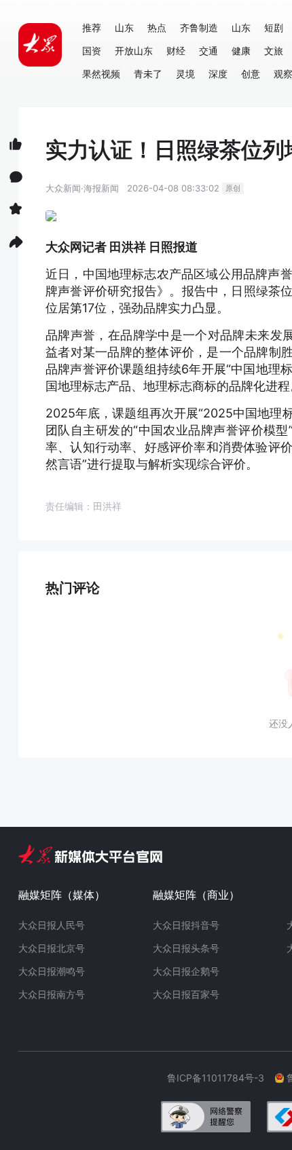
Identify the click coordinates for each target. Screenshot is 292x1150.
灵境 (185, 73)
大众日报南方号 (51, 994)
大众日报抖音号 (186, 925)
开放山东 (134, 50)
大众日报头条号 (186, 948)
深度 (217, 73)
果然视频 (101, 73)
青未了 (148, 73)
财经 (175, 50)
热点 (156, 27)
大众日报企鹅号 (186, 971)
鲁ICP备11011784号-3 (221, 1077)
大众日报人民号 (51, 925)
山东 (124, 27)
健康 (241, 50)
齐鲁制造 (199, 27)
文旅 (273, 50)
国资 (91, 50)
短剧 (273, 27)
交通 (208, 50)
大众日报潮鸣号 (51, 971)
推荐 (91, 27)
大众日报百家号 (186, 994)
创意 (250, 73)
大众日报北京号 (51, 948)
